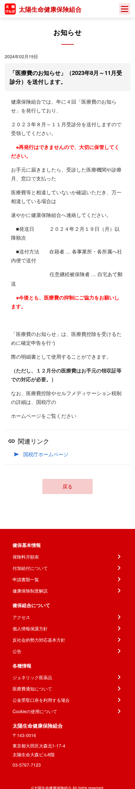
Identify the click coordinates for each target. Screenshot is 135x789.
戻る (67, 486)
